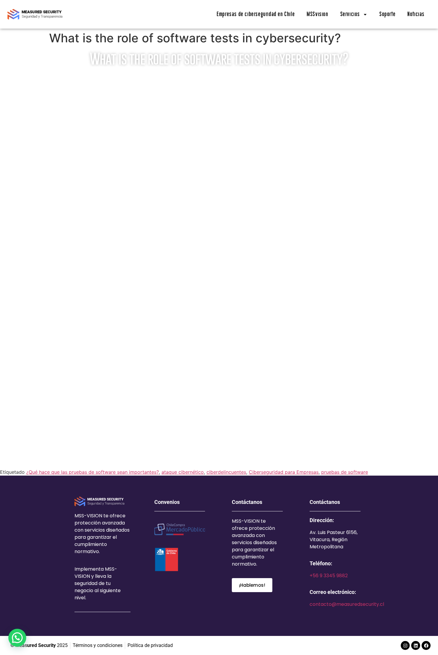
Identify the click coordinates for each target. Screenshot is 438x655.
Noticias (416, 14)
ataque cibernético (182, 472)
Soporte (387, 14)
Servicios (350, 14)
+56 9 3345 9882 (329, 575)
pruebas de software (344, 472)
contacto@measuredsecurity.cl (347, 604)
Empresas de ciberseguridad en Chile (256, 14)
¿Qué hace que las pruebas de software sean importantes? (92, 472)
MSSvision (317, 14)
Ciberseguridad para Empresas (284, 472)
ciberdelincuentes (226, 472)
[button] (17, 638)
